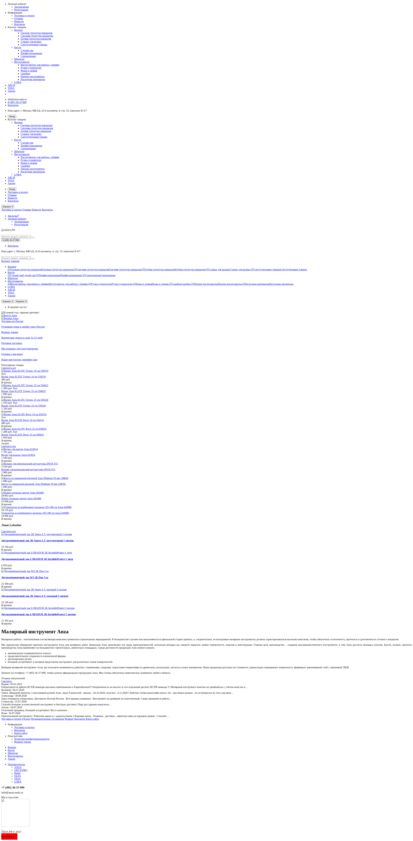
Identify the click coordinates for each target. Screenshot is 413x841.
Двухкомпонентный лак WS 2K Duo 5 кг (24, 577)
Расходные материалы (33, 79)
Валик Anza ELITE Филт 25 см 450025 (22, 434)
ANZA (18, 767)
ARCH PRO (20, 770)
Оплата (26, 719)
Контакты (19, 24)
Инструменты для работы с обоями (40, 64)
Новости (19, 21)
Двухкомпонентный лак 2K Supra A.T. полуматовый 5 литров (37, 540)
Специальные (28, 56)
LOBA (17, 82)
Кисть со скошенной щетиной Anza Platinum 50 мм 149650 (33, 484)
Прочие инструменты (33, 76)
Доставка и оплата (24, 15)
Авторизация (21, 6)
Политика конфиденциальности (32, 739)
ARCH (11, 85)
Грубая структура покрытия (36, 38)
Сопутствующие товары (34, 44)
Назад (12, 116)
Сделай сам (27, 50)
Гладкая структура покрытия (36, 33)
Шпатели (19, 59)
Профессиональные (31, 53)
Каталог (10, 261)
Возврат (69, 719)
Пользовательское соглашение (47, 719)
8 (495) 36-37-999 (17, 102)
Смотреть (6, 681)
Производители (16, 764)
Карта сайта (92, 719)
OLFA (17, 776)
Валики (18, 30)
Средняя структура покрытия (37, 35)
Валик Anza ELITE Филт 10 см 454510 (22, 420)
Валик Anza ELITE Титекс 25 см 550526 (23, 405)
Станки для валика (31, 41)
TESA (11, 88)
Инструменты (22, 62)
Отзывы (18, 18)
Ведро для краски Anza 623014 (18, 455)
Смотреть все (8, 368)
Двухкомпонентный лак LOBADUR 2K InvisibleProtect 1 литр (37, 559)
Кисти (17, 47)
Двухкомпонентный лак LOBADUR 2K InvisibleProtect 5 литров (38, 614)
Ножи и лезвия (29, 70)
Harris (17, 773)
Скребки (25, 73)
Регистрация (21, 9)
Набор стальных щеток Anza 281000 (21, 498)
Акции (11, 91)
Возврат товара (22, 741)
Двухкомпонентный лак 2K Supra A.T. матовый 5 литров (34, 596)
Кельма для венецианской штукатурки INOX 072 (28, 469)
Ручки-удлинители (31, 67)
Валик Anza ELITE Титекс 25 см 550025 (23, 391)
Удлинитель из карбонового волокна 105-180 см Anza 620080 (35, 513)
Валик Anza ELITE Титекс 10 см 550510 (23, 376)
